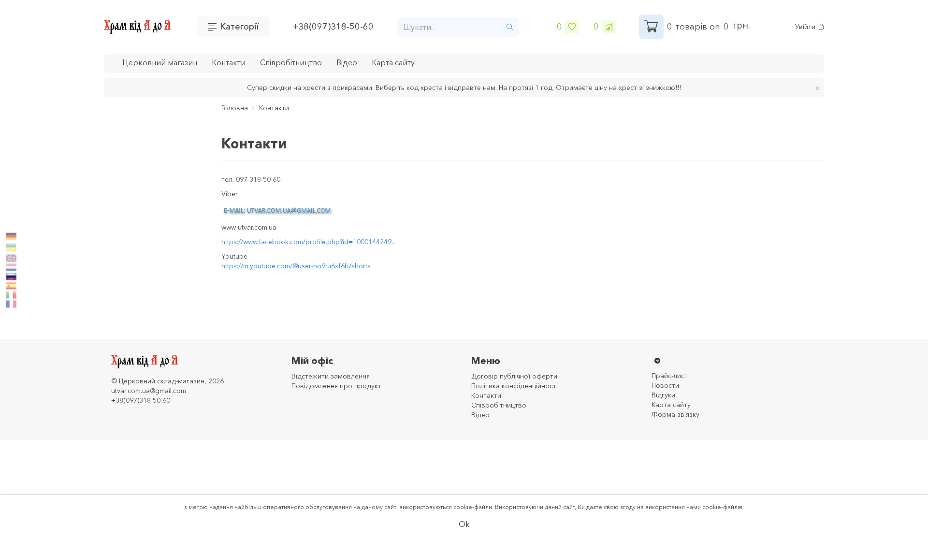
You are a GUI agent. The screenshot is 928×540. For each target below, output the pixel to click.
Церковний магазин (159, 62)
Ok (464, 524)
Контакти (229, 62)
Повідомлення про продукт (336, 385)
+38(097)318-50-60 (333, 26)
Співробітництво (291, 62)
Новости (665, 385)
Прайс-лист (670, 375)
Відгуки (663, 395)
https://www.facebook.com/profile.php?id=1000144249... (308, 241)
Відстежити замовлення (330, 376)
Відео (346, 62)
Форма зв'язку (675, 414)
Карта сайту (393, 62)
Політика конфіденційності (514, 385)
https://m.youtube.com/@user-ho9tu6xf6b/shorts (296, 266)
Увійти (805, 27)
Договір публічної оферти (514, 376)
